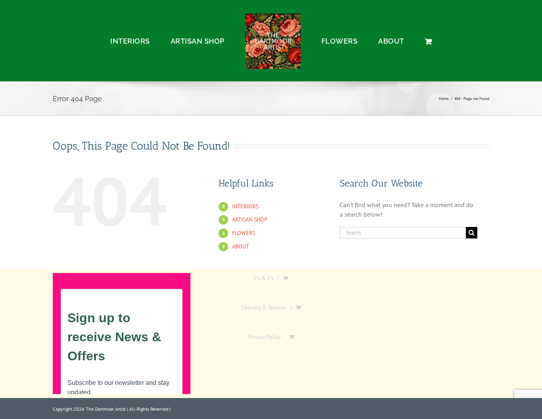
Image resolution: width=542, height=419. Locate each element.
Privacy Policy (264, 336)
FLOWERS (243, 232)
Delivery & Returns (263, 307)
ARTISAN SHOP (249, 219)
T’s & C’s (264, 278)
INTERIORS (245, 206)
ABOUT (240, 246)
